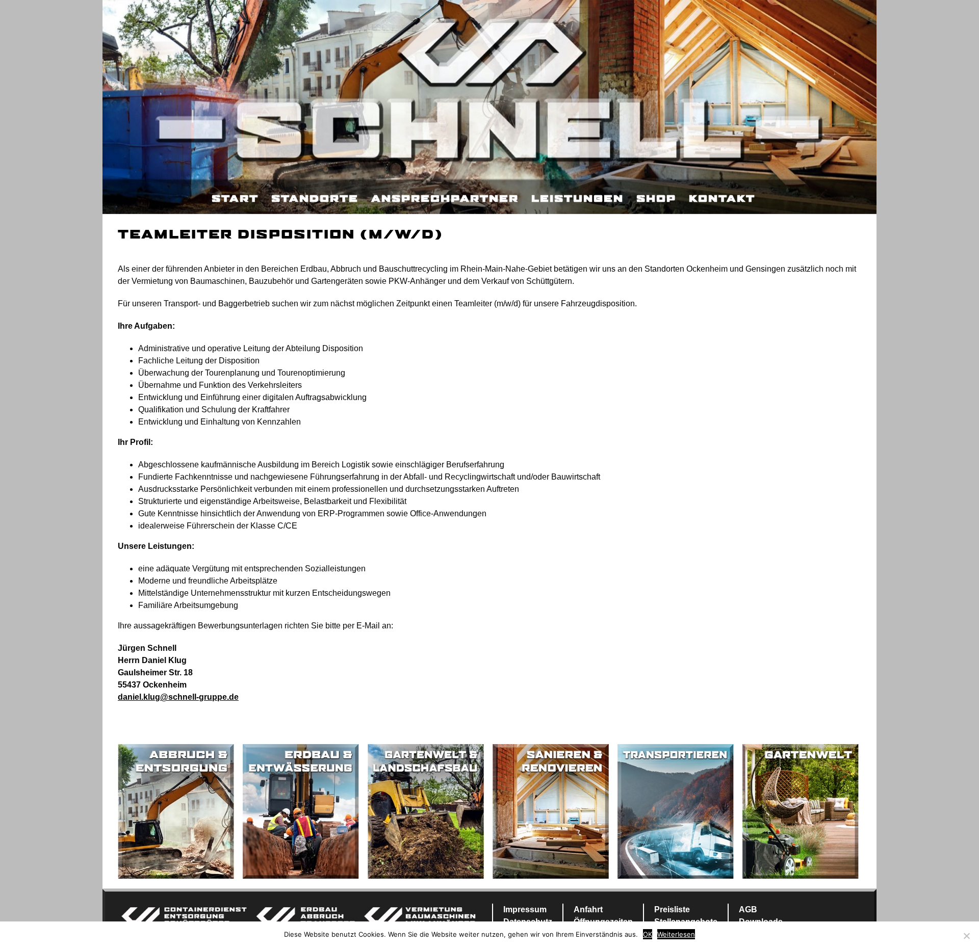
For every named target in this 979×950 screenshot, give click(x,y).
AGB (748, 909)
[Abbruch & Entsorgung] (176, 811)
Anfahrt (588, 909)
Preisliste (672, 909)
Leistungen (577, 199)
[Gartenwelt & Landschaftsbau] (426, 811)
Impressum (525, 909)
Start (235, 199)
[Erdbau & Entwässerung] (301, 811)
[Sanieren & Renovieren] (551, 811)
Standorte (314, 199)
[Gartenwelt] (800, 811)
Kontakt (722, 199)
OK (647, 934)
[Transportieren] (675, 811)
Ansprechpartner (445, 199)
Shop (656, 199)
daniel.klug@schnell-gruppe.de (178, 697)
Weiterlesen (676, 934)
